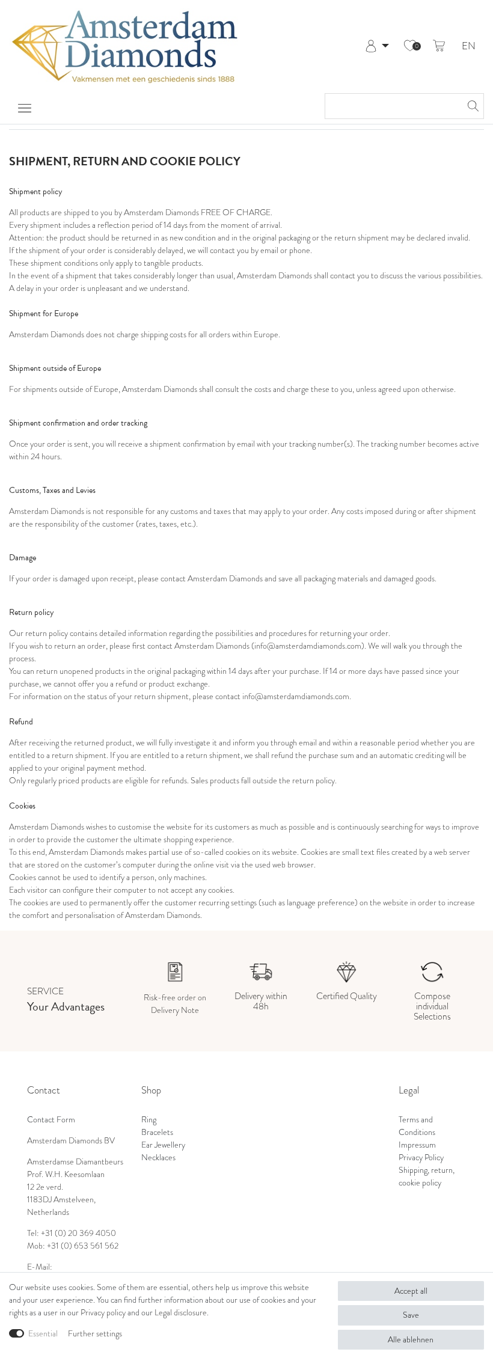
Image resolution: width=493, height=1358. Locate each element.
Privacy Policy (421, 1157)
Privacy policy (103, 1312)
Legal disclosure (181, 1312)
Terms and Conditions (417, 1126)
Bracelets (157, 1132)
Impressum (417, 1145)
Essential (43, 1333)
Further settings (95, 1333)
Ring (148, 1119)
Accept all (410, 1291)
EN (469, 46)
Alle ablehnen (410, 1339)
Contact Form (51, 1119)
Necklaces (158, 1157)
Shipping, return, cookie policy (427, 1176)
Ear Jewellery (163, 1145)
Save (411, 1315)
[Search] (471, 106)
